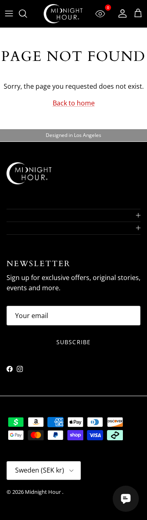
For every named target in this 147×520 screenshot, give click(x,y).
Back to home (74, 103)
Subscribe (73, 342)
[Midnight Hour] (63, 13)
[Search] (27, 13)
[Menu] (9, 13)
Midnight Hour (43, 491)
